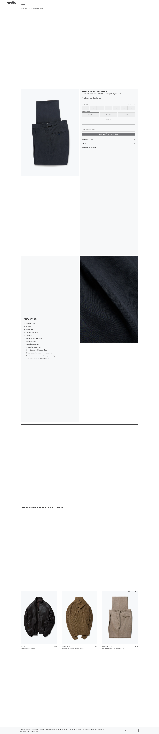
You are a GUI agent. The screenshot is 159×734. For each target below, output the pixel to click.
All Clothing (28, 8)
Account (146, 3)
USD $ (138, 3)
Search (130, 3)
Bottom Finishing (86, 111)
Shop (22, 8)
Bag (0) (154, 3)
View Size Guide (131, 104)
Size (85, 104)
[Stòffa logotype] (11, 2)
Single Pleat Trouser (38, 8)
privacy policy (33, 731)
